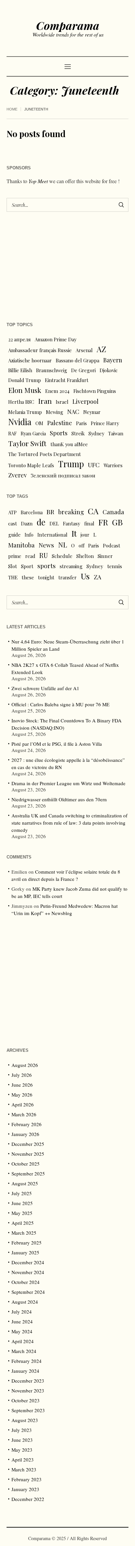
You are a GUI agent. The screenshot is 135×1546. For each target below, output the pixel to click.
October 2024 (25, 1282)
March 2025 (23, 1232)
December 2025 (27, 1144)
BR (50, 511)
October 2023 (25, 1400)
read (30, 556)
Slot (12, 566)
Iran (45, 400)
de (41, 522)
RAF (12, 433)
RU (43, 555)
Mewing (54, 412)
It (74, 533)
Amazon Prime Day (55, 339)
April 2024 (22, 1341)
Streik (78, 433)
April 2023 (22, 1459)
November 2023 (27, 1390)
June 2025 (22, 1203)
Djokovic (109, 370)
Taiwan (115, 433)
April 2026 (22, 1104)
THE (13, 577)
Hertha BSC (21, 402)
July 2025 (21, 1193)
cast (12, 523)
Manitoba (21, 545)
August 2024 (24, 1301)
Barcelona (32, 512)
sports (46, 566)
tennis (114, 566)
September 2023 (28, 1410)
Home (12, 109)
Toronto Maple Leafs (31, 465)
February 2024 (26, 1361)
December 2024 (27, 1262)
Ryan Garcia (33, 433)
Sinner (105, 556)
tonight (46, 577)
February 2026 (26, 1124)
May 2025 (21, 1213)
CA (93, 511)
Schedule (62, 556)
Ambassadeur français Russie (40, 350)
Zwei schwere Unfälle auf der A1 (45, 688)
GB (117, 522)
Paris (81, 423)
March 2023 (23, 1469)
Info (29, 534)
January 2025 (25, 1252)
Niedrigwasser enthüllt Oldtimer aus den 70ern (59, 799)
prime (14, 556)
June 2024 (22, 1321)
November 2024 (27, 1272)
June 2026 (22, 1084)
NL (62, 544)
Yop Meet (38, 181)
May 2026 (21, 1094)
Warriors (113, 465)
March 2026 (23, 1114)
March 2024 (23, 1351)
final (89, 523)
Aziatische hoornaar (30, 360)
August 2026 (24, 1065)
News (46, 545)
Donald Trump (24, 380)
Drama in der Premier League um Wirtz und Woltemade (68, 783)
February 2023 (26, 1479)
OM (39, 423)
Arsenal (84, 350)
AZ (101, 349)
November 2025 (27, 1153)
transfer (67, 577)
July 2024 (21, 1311)
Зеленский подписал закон (63, 475)
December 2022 (27, 1499)
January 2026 (25, 1134)
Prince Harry (105, 423)
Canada (113, 512)
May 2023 (21, 1449)
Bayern (112, 360)
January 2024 (25, 1370)
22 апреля (19, 339)
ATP (12, 512)
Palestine (59, 423)
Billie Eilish (20, 370)
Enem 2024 (57, 391)
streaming (71, 566)
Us (85, 576)
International (52, 534)
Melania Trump (25, 412)
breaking (71, 512)
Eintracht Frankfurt (66, 380)
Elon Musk (24, 390)
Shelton (85, 556)
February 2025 (26, 1242)
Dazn (27, 523)
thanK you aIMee (69, 444)
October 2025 (25, 1163)
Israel (62, 402)
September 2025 (28, 1173)
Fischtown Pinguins (94, 391)
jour (85, 534)
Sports (59, 433)
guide (14, 534)
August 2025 (24, 1183)
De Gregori (83, 370)
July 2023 (21, 1430)
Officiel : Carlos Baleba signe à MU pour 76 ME (60, 704)
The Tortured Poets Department (44, 454)
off (81, 545)
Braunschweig (51, 370)
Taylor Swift (27, 443)
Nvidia (19, 422)
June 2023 (22, 1440)
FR (103, 522)
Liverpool (85, 401)
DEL (54, 523)
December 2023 (27, 1380)
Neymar (92, 412)
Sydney (96, 433)
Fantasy (71, 523)
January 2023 (25, 1489)
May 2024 (21, 1331)
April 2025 (22, 1223)
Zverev (17, 475)
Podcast (111, 545)
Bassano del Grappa (77, 360)
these (28, 577)
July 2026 (21, 1075)
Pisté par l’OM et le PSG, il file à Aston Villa (56, 743)
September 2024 (28, 1292)
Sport (27, 566)
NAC (73, 411)
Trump (71, 464)
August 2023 (24, 1420)
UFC (94, 465)
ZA (97, 576)
